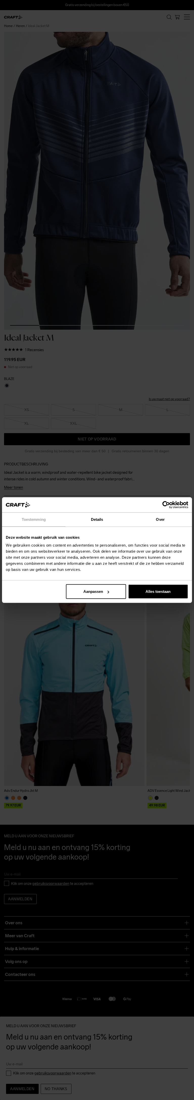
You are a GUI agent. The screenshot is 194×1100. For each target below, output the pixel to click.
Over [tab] (160, 519)
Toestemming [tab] (34, 519)
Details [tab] (97, 519)
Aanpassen (93, 591)
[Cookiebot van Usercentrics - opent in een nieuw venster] (166, 504)
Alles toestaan (158, 591)
